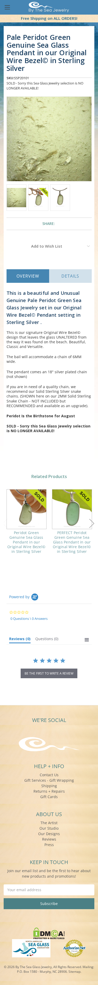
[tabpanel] (26, 525)
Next (92, 523)
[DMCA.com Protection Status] (49, 932)
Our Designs (49, 833)
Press (49, 844)
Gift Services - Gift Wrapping (49, 780)
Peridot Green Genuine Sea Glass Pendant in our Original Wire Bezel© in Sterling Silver (26, 542)
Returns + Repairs (49, 791)
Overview (27, 276)
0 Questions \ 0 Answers (29, 618)
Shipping (49, 785)
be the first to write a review (49, 673)
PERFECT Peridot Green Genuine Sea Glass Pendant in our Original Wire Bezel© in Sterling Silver (72, 542)
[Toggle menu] (7, 7)
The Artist (49, 822)
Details (70, 276)
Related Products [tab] (49, 476)
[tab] (20, 640)
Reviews (49, 839)
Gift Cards (49, 796)
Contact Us (49, 774)
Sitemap (74, 971)
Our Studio (49, 828)
